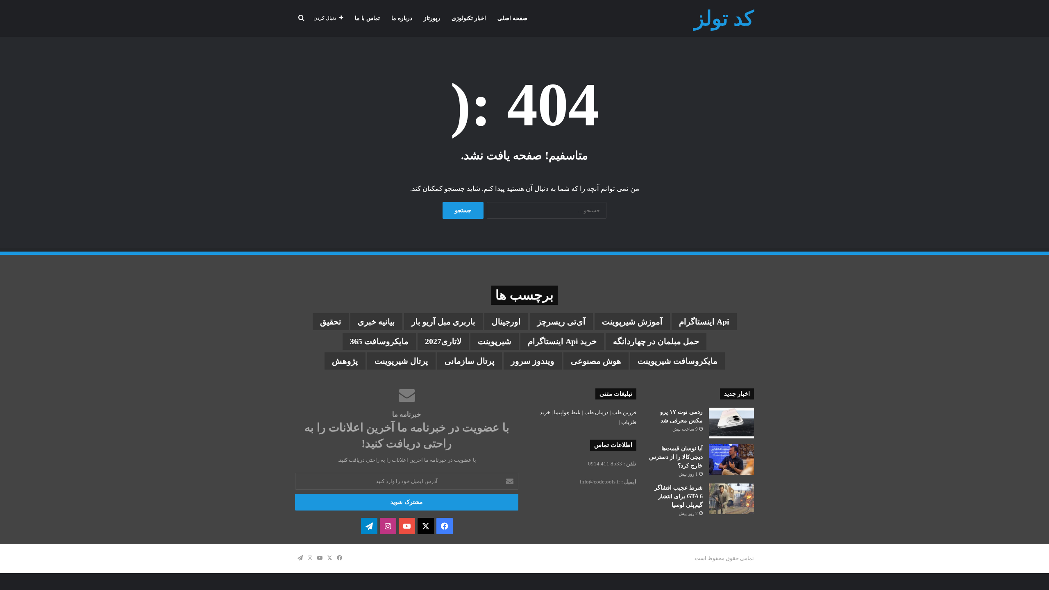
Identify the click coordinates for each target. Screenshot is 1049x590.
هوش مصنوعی (596, 360)
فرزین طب (624, 412)
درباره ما (401, 18)
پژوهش (345, 360)
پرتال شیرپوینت (401, 360)
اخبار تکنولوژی (469, 18)
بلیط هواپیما (567, 412)
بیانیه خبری (376, 321)
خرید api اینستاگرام (562, 341)
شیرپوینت (494, 341)
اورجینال (506, 321)
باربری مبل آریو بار (443, 321)
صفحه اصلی (512, 18)
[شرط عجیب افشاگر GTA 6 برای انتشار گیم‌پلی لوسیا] (731, 498)
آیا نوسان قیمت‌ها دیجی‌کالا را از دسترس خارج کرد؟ (676, 457)
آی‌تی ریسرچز (561, 321)
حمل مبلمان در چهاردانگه (656, 341)
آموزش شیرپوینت (632, 321)
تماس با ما (367, 18)
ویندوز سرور (532, 360)
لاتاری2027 (443, 341)
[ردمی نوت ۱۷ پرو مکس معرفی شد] (731, 423)
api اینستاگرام (704, 321)
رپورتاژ (432, 18)
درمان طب (596, 412)
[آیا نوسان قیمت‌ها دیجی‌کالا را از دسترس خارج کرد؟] (731, 459)
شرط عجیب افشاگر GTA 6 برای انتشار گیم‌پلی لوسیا (678, 496)
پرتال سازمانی (470, 360)
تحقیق (330, 321)
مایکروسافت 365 (379, 341)
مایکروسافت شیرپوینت (677, 360)
